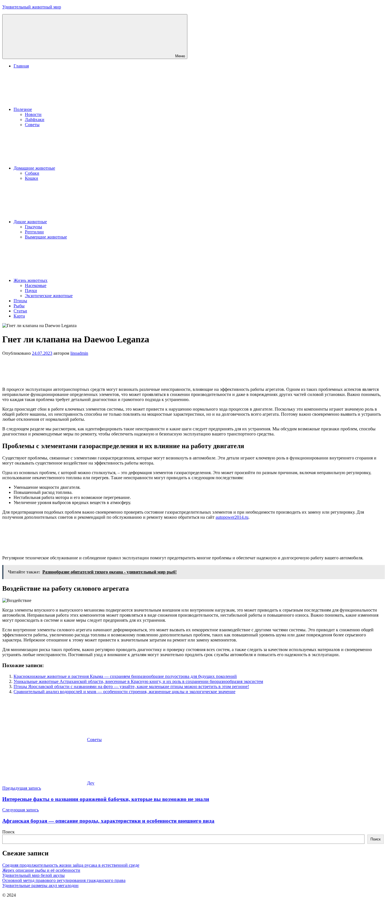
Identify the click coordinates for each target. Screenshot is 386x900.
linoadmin (79, 353)
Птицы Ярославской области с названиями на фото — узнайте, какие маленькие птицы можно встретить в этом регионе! (131, 686)
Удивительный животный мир (31, 7)
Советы (32, 124)
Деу (90, 783)
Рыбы (19, 305)
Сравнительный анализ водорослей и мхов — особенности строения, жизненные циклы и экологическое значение (124, 691)
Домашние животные (34, 168)
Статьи (20, 310)
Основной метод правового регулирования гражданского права (63, 880)
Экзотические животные (49, 295)
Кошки (31, 178)
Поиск (8, 831)
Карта (19, 316)
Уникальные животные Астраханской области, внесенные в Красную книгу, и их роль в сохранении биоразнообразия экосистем (138, 681)
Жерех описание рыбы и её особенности (41, 870)
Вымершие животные (46, 237)
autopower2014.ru (232, 517)
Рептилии (34, 231)
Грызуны (33, 226)
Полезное (23, 109)
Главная (21, 65)
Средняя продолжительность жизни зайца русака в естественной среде (70, 865)
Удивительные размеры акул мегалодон (40, 885)
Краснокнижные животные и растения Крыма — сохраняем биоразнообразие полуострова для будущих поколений (125, 676)
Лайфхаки (34, 119)
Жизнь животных (30, 280)
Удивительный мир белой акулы (33, 875)
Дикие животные (30, 221)
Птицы (20, 300)
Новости (33, 114)
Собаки (32, 173)
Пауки (31, 290)
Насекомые (35, 285)
